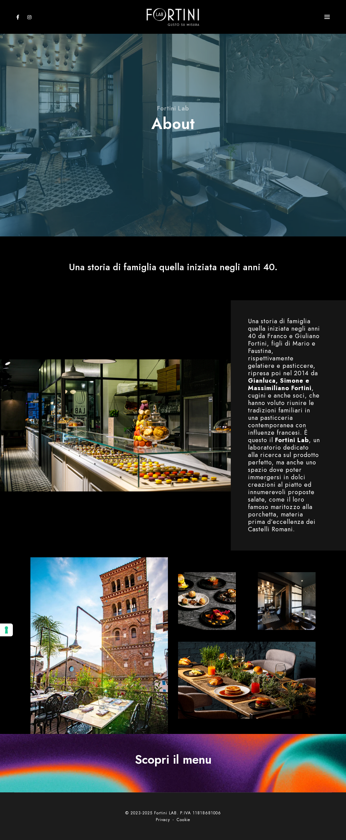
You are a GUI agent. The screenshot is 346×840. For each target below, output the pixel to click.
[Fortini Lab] (173, 16)
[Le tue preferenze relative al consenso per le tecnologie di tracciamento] (6, 629)
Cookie (183, 820)
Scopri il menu (173, 759)
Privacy (164, 820)
